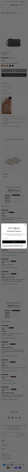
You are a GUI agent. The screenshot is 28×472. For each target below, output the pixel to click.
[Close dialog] (25, 225)
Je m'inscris (14, 242)
